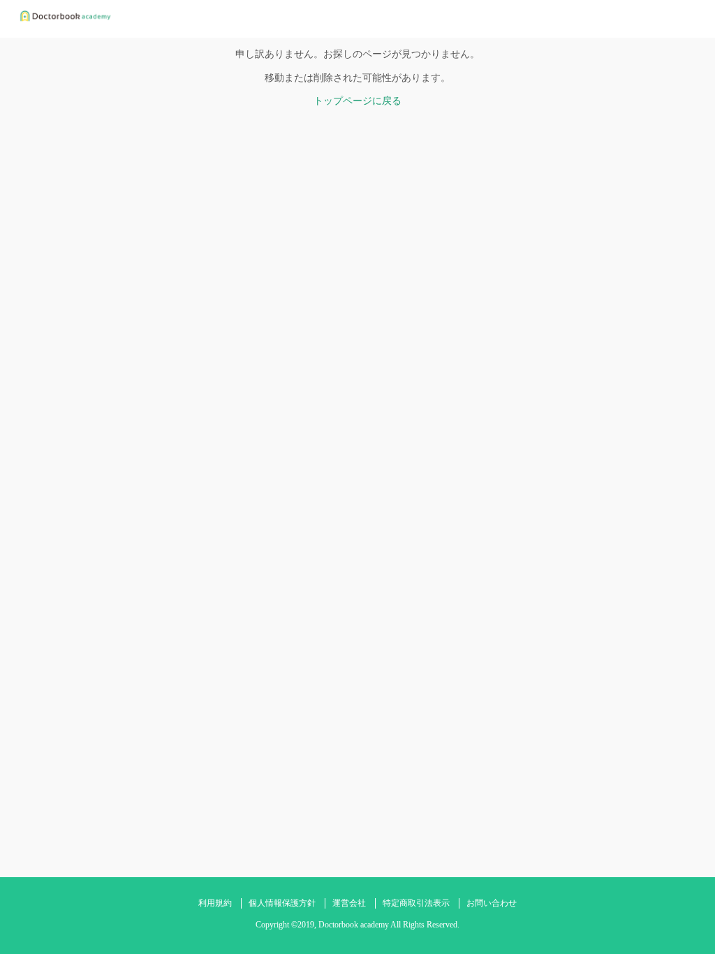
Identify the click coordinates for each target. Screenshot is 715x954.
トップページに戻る (357, 101)
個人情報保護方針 (282, 903)
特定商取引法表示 (416, 903)
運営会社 (349, 903)
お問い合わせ (491, 903)
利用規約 (215, 903)
